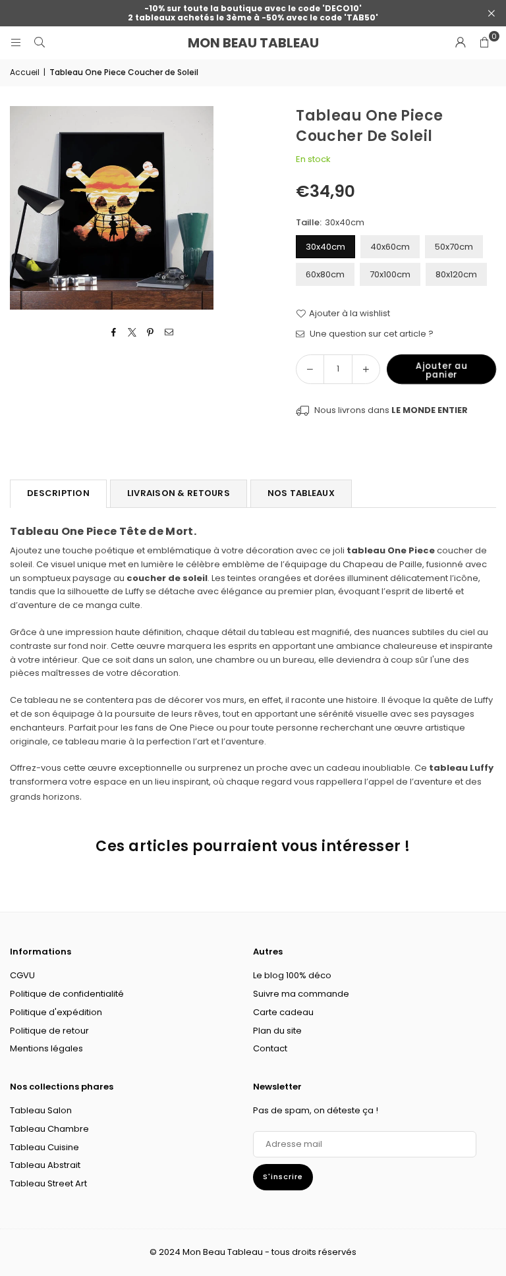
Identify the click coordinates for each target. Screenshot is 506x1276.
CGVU (22, 975)
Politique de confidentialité (67, 993)
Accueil (25, 72)
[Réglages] (460, 43)
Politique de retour (49, 1030)
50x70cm (454, 246)
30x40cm (325, 246)
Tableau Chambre (49, 1129)
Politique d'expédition (56, 1012)
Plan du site (277, 1030)
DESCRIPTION (58, 493)
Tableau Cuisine (44, 1147)
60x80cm (325, 274)
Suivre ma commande (301, 993)
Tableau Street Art (48, 1183)
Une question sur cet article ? (371, 333)
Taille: (330, 222)
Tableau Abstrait (45, 1165)
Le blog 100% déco (292, 975)
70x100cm (390, 274)
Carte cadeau (283, 1012)
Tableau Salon (41, 1110)
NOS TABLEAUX (301, 493)
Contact (270, 1048)
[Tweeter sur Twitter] (132, 333)
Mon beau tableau (253, 42)
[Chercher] (39, 42)
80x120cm (456, 274)
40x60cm (390, 246)
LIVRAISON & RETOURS (178, 493)
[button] (484, 43)
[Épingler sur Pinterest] (150, 333)
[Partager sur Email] (169, 333)
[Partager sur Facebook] (114, 333)
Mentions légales (46, 1048)
